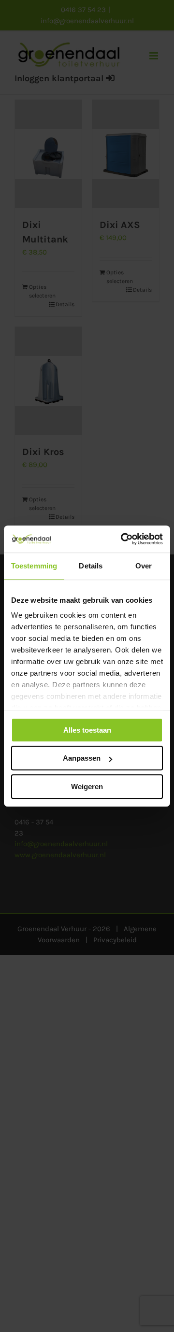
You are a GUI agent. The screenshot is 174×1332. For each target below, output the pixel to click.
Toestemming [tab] (34, 566)
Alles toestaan (87, 730)
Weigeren (87, 786)
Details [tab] (90, 566)
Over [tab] (143, 566)
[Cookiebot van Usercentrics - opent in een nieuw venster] (123, 539)
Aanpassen (82, 758)
